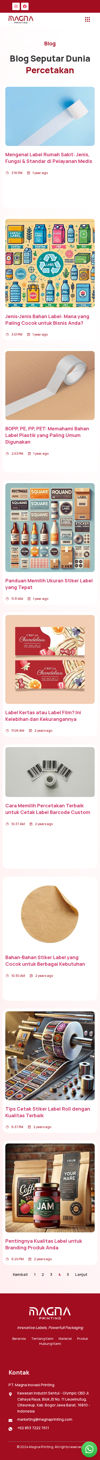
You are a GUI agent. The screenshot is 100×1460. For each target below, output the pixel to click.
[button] (87, 19)
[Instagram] (16, 6)
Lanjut (81, 1274)
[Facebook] (25, 6)
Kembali (20, 1274)
